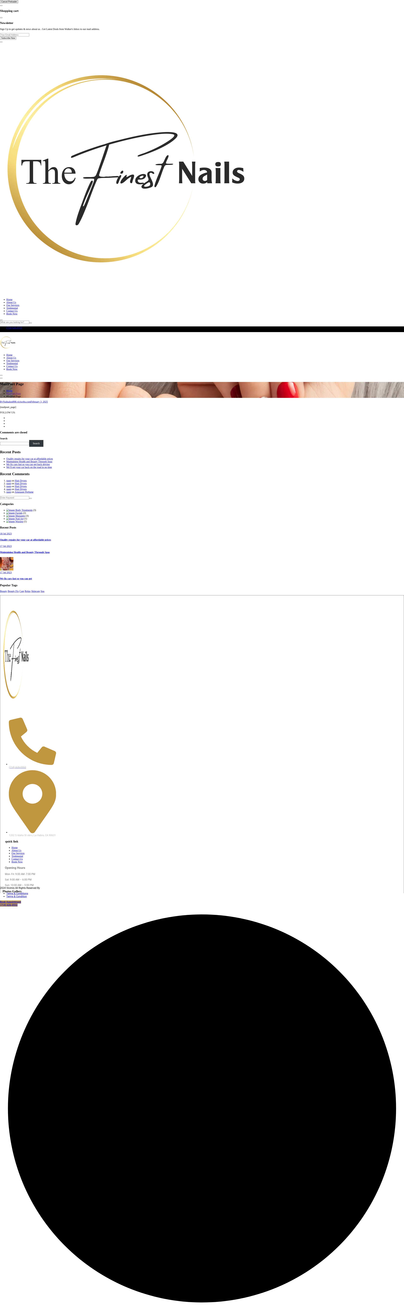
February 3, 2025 (39, 401)
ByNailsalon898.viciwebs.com (15, 401)
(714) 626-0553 (14, 327)
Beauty (3, 591)
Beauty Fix (13, 591)
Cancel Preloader (9, 1)
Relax (28, 591)
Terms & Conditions (17, 893)
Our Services (12, 305)
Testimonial (12, 308)
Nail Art (19, 518)
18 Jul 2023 (6, 533)
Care (21, 591)
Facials (18, 513)
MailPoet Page (13, 393)
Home (9, 299)
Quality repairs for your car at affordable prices (29, 458)
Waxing (19, 521)
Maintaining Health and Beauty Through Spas (29, 461)
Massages (20, 515)
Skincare (35, 591)
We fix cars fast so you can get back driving (28, 464)
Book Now (12, 313)
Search (3, 438)
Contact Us (12, 311)
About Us (11, 302)
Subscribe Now (8, 38)
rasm (8, 480)
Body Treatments (24, 510)
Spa (42, 591)
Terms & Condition (16, 896)
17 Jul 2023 (6, 546)
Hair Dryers (21, 480)
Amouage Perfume (24, 492)
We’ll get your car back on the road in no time (29, 467)
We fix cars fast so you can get (16, 578)
